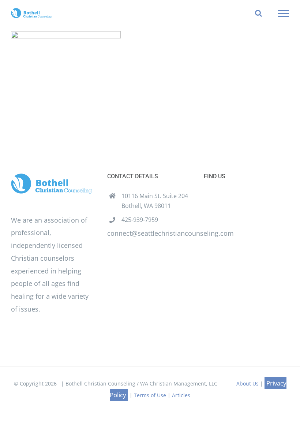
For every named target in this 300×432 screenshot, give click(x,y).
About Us (247, 383)
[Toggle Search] (258, 13)
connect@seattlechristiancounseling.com (170, 233)
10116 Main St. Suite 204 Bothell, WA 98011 (154, 201)
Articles (181, 395)
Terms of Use (150, 395)
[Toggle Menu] (283, 13)
